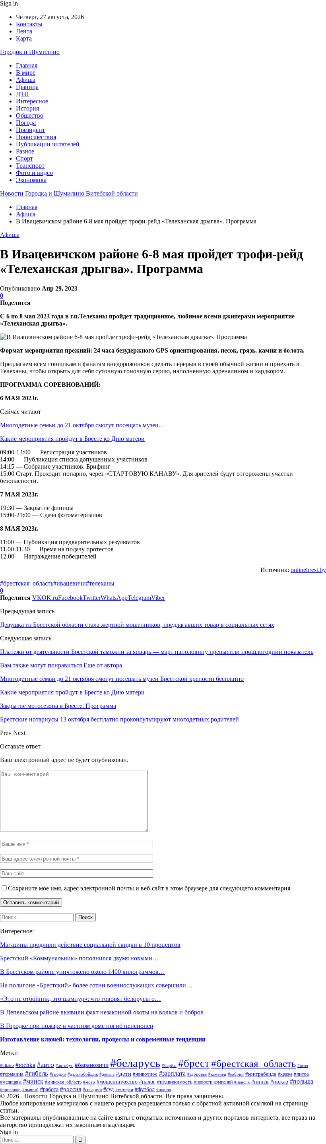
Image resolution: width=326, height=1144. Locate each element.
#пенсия (242, 1082)
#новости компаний (213, 1082)
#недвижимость (174, 1082)
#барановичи (92, 1064)
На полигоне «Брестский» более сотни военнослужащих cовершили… (96, 985)
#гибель (36, 1073)
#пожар (279, 1082)
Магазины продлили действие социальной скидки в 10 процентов (90, 944)
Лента (24, 31)
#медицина (10, 1082)
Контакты (29, 24)
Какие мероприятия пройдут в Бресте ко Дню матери (72, 438)
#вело (302, 1065)
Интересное (32, 101)
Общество (29, 115)
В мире (25, 72)
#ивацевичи (69, 583)
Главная (26, 65)
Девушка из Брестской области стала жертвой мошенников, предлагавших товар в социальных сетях (137, 624)
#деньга (106, 1074)
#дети (123, 1073)
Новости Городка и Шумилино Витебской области (69, 193)
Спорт (24, 158)
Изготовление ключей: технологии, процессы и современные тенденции (103, 1039)
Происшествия (36, 137)
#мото (89, 1082)
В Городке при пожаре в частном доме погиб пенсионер (76, 1025)
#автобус (64, 1065)
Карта (24, 38)
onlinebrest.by (308, 569)
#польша (301, 1081)
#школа (163, 1089)
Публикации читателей (48, 144)
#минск (33, 1081)
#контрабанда (260, 1074)
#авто (45, 1064)
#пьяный (30, 1090)
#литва (301, 1074)
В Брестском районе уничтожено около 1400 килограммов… (82, 971)
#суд (108, 1089)
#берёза (169, 1065)
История (27, 108)
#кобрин (236, 1074)
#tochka (25, 1065)
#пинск (260, 1082)
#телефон (124, 1089)
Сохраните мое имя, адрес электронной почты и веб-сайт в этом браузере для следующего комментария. (150, 888)
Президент (30, 129)
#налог (147, 1081)
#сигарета (92, 1089)
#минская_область (63, 1082)
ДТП (22, 94)
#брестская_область (26, 583)
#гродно (58, 1074)
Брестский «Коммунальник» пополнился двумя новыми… (79, 958)
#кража (285, 1074)
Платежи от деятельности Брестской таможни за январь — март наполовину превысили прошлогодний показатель (156, 651)
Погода (26, 122)
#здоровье (197, 1074)
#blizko (7, 1065)
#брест (194, 1063)
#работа (49, 1089)
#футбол (145, 1089)
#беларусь (135, 1063)
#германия (11, 1074)
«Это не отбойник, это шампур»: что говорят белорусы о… (80, 998)
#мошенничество (117, 1082)
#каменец (217, 1074)
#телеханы (100, 583)
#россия (70, 1089)
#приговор (10, 1089)
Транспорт (30, 165)
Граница (27, 86)
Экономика (31, 179)
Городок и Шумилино (30, 51)
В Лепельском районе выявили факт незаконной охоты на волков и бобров (102, 1012)
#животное (145, 1074)
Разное (25, 151)
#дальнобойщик (83, 1074)
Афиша (25, 79)
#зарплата (172, 1073)
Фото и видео (34, 172)
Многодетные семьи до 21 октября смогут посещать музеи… (82, 425)
